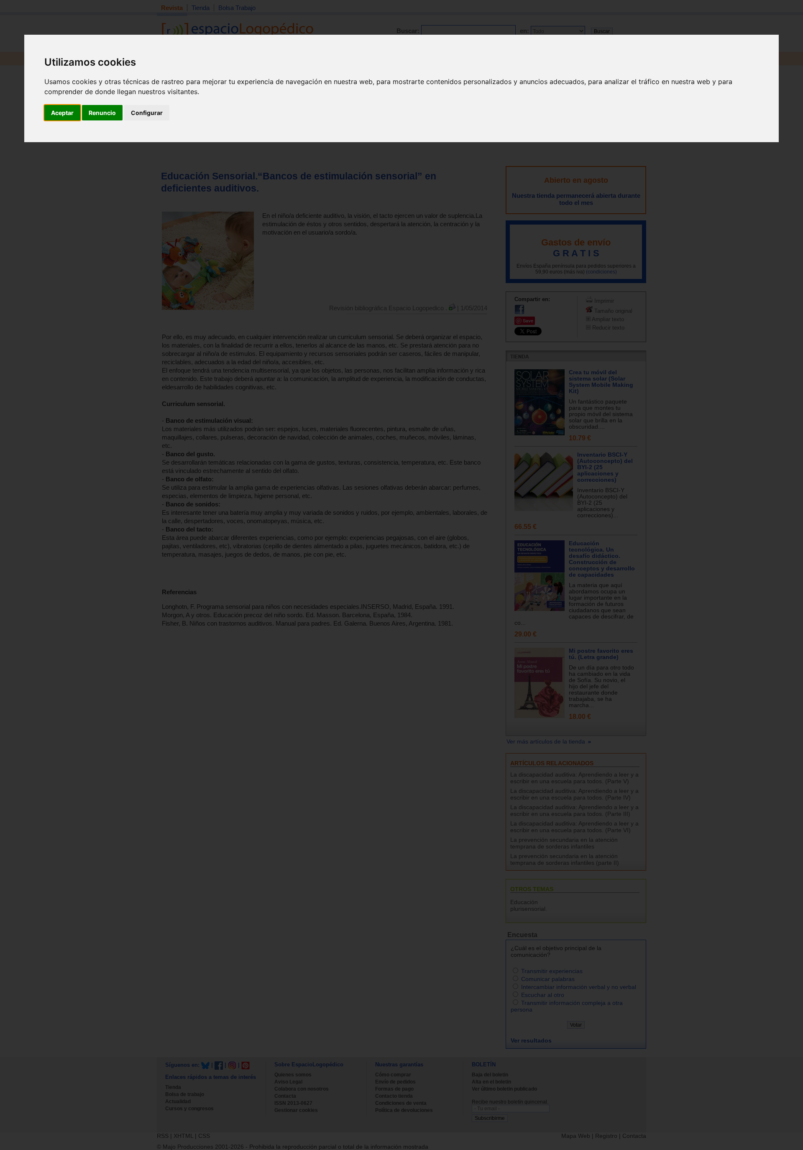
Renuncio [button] (102, 112)
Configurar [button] (147, 112)
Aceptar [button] (62, 112)
